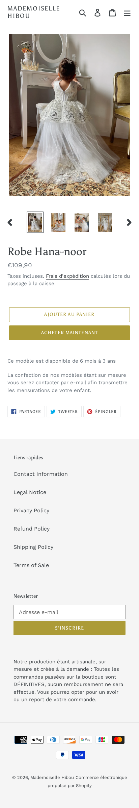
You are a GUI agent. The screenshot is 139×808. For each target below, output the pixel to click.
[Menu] (127, 12)
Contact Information (40, 474)
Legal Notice (29, 492)
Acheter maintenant (69, 333)
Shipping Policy (33, 547)
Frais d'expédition (67, 276)
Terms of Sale (31, 565)
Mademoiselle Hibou (33, 12)
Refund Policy (31, 528)
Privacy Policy (31, 510)
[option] (35, 222)
